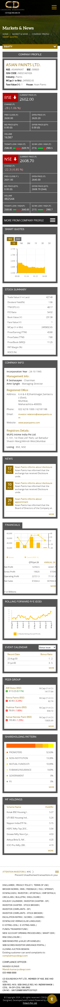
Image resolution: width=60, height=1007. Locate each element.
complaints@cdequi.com (15, 955)
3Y (43, 243)
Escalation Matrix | (13, 917)
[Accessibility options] (52, 999)
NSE (18, 239)
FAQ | (41, 889)
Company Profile (41, 34)
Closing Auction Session (15, 949)
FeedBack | (32, 889)
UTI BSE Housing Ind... (17, 817)
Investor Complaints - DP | (16, 909)
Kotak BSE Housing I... (17, 812)
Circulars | (8, 897)
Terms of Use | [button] (41, 885)
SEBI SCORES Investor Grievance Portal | (24, 945)
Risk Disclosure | (12, 937)
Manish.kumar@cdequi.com (16, 969)
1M (21, 243)
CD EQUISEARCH (12, 7)
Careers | (39, 917)
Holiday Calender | (13, 901)
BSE (10, 239)
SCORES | (29, 917)
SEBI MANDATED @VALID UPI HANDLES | (21, 941)
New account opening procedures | (22, 933)
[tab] (10, 239)
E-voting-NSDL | (28, 925)
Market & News (20, 34)
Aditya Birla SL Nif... (16, 839)
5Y (49, 243)
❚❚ (57, 871)
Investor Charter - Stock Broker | (21, 905)
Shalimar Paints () (16, 707)
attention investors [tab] (13, 872)
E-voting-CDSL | (11, 925)
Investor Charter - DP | (37, 901)
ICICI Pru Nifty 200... (16, 845)
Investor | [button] (23, 893)
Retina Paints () (15, 697)
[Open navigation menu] (54, 7)
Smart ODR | (49, 933)
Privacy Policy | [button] (24, 885)
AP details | (36, 893)
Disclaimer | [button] (9, 885)
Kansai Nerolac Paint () (19, 716)
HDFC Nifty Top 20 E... (17, 828)
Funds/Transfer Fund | (15, 929)
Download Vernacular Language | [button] (22, 921)
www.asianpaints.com (29, 422)
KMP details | (49, 893)
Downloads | (9, 893)
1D (13, 243)
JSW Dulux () (13, 687)
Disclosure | (34, 897)
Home (5, 34)
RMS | (23, 889)
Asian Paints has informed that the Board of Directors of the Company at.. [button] (30, 503)
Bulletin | (21, 897)
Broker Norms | (11, 889)
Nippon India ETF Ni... (17, 823)
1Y (36, 243)
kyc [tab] (28, 872)
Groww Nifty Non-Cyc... (18, 834)
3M (28, 243)
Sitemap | (49, 889)
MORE (51, 514)
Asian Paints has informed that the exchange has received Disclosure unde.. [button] (30, 472)
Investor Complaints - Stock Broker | (23, 913)
